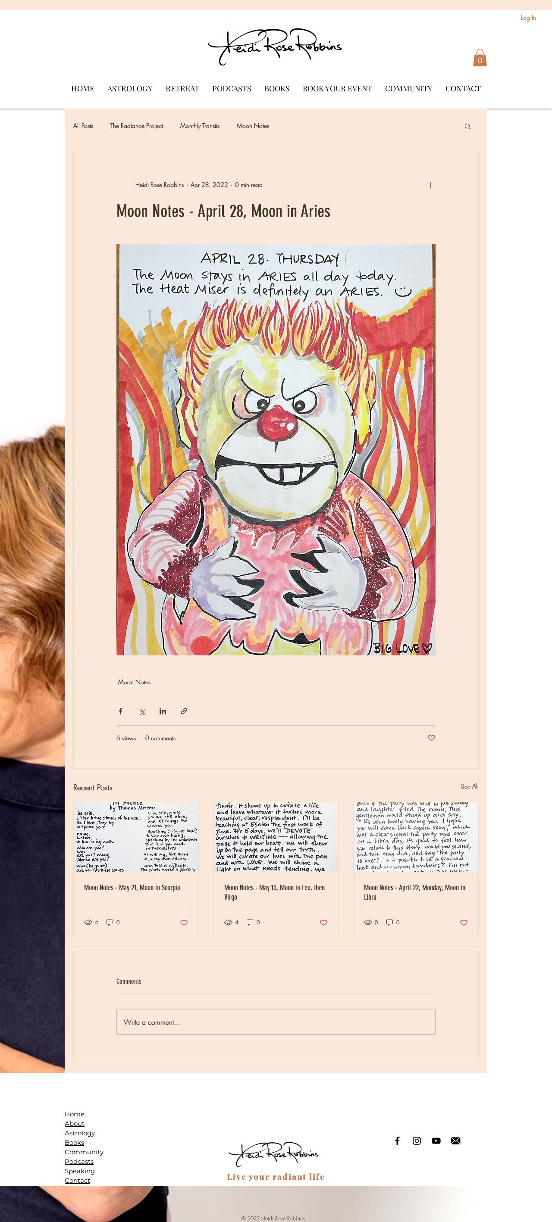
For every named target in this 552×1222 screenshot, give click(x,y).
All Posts (83, 126)
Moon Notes (253, 126)
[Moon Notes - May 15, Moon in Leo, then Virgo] (276, 837)
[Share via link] (184, 711)
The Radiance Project (136, 126)
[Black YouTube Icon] (436, 1140)
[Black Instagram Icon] (416, 1140)
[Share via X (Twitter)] (142, 711)
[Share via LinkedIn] (163, 711)
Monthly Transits (200, 126)
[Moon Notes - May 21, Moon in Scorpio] (136, 837)
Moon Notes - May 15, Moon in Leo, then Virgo (274, 892)
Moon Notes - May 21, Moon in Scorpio (132, 887)
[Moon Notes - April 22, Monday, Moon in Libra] (416, 837)
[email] (455, 1140)
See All (470, 786)
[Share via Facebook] (120, 711)
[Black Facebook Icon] (397, 1140)
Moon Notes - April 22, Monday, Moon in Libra (414, 892)
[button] (480, 57)
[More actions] (430, 185)
